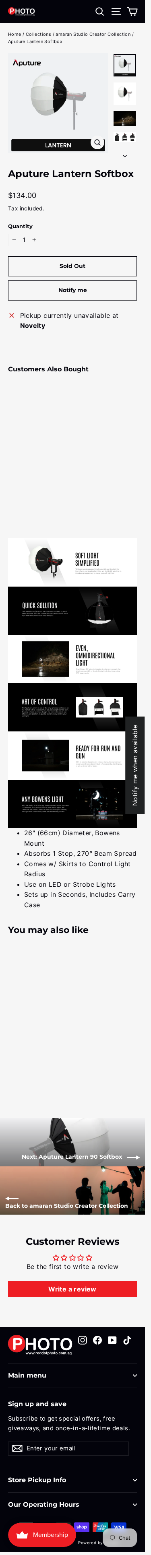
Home (14, 34)
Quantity (20, 226)
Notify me (72, 290)
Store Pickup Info (37, 1480)
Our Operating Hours (43, 1504)
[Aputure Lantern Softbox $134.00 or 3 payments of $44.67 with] (29, 431)
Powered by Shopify (99, 1542)
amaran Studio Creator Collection (93, 34)
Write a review (72, 1289)
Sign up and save (37, 1404)
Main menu (27, 1375)
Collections (38, 34)
